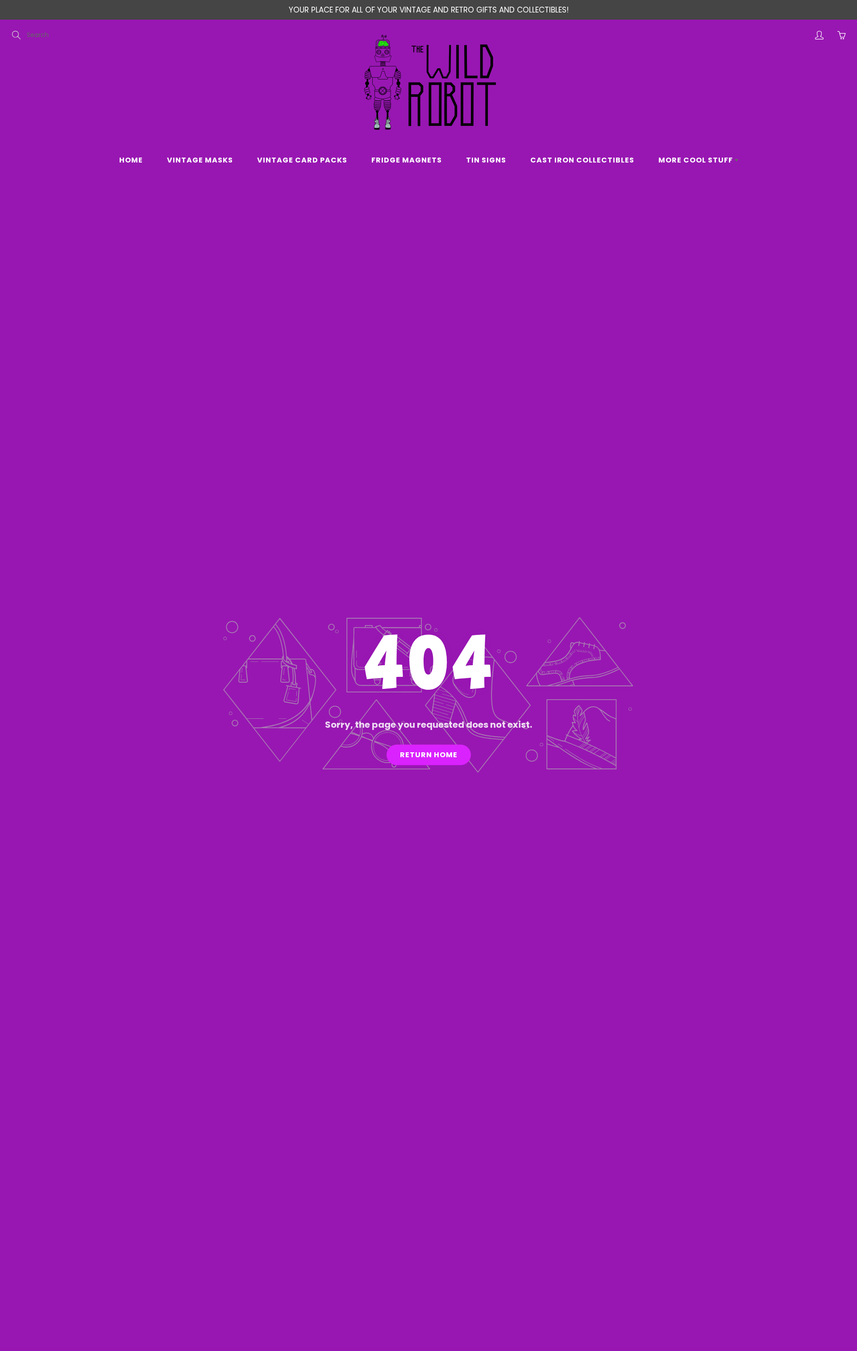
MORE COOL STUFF (696, 160)
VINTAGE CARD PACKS (302, 160)
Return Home (429, 755)
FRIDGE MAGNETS (406, 160)
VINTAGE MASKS (200, 160)
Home (131, 160)
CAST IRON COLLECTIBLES (582, 160)
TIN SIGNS (486, 160)
